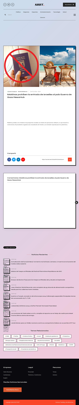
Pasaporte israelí (10, 349)
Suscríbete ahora (12, 389)
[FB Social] (4, 4)
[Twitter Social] (8, 4)
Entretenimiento (45, 12)
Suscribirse (68, 4)
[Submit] (5, 15)
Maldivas (61, 345)
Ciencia (42, 17)
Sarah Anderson (22, 91)
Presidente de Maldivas (28, 349)
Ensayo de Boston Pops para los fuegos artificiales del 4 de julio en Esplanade (38, 280)
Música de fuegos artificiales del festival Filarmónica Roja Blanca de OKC (36, 271)
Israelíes (57, 341)
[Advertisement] (39, 32)
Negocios (26, 12)
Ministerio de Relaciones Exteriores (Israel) (18, 345)
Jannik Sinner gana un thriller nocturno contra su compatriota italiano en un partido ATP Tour (43, 323)
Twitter (15, 336)
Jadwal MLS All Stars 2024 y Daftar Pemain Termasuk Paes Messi (34, 306)
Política (18, 12)
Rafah (51, 345)
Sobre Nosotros (7, 372)
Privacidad (31, 372)
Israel (38, 336)
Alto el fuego (40, 345)
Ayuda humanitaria (43, 341)
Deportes (35, 12)
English (5, 378)
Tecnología (56, 12)
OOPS (71, 345)
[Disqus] (39, 204)
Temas (54, 372)
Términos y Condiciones (34, 375)
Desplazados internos (26, 341)
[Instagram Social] (12, 4)
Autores (55, 375)
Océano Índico (27, 336)
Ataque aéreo (10, 341)
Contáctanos (6, 375)
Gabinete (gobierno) (51, 336)
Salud (64, 12)
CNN (7, 336)
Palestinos (66, 336)
